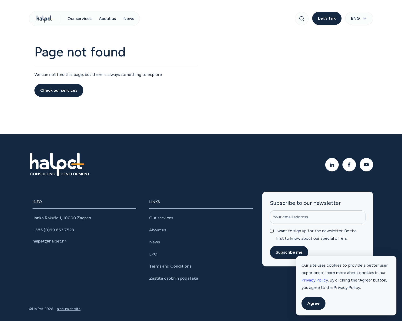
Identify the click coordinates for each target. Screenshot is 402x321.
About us (107, 18)
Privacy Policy (315, 280)
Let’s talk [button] (327, 18)
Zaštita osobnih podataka (173, 278)
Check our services (58, 90)
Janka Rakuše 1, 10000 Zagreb (62, 217)
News (128, 18)
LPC (153, 254)
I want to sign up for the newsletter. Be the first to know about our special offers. (316, 234)
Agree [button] (313, 303)
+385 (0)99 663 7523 (53, 230)
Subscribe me (289, 252)
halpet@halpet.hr (49, 241)
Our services (79, 18)
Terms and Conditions (170, 266)
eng (355, 18)
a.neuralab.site (68, 309)
